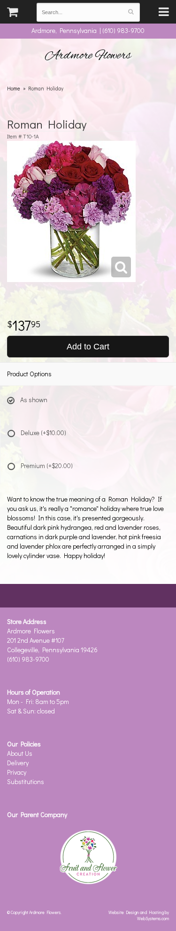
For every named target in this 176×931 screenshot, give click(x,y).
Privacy (16, 772)
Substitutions (25, 781)
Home (13, 88)
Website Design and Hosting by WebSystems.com (138, 915)
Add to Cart (88, 346)
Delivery (18, 762)
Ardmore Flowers (88, 55)
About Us (19, 753)
